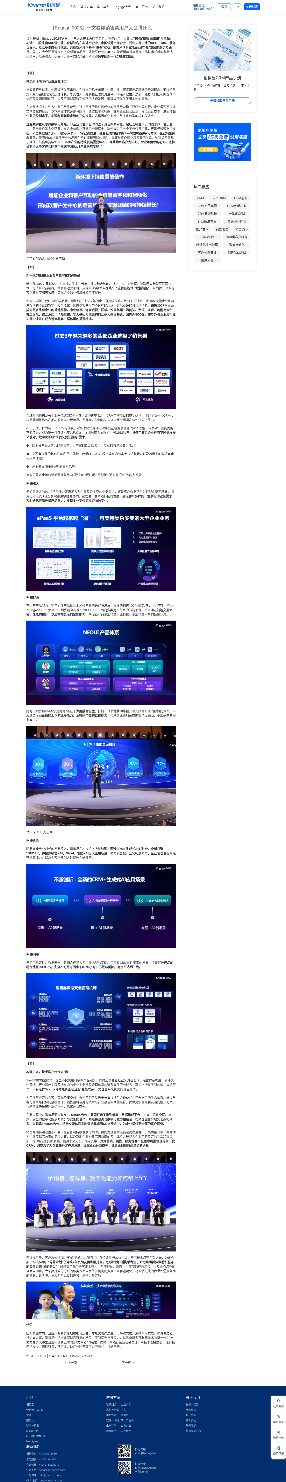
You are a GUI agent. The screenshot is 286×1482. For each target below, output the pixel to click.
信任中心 (191, 1414)
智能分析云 (32, 1425)
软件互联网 (112, 1420)
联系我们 (191, 1425)
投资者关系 (192, 1404)
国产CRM (219, 198)
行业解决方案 (207, 221)
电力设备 (111, 1414)
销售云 (30, 1404)
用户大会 (207, 260)
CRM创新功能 (237, 206)
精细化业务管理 (207, 245)
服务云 (30, 1420)
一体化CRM (237, 214)
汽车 (123, 1409)
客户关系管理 (207, 253)
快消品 (124, 1414)
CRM (200, 198)
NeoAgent (32, 1441)
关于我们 (62, 1356)
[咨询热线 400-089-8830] (204, 7)
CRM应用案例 (207, 206)
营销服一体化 (236, 221)
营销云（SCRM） (36, 1409)
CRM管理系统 (207, 214)
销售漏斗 (241, 229)
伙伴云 (30, 1414)
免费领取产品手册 (222, 101)
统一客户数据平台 (36, 1436)
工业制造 (126, 1404)
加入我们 (191, 1420)
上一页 (72, 1363)
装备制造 (111, 1404)
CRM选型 (240, 198)
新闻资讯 (191, 1409)
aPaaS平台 (32, 1430)
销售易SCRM (237, 253)
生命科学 (111, 1425)
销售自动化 (237, 245)
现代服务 (111, 1430)
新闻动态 (74, 1356)
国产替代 (202, 229)
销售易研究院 (193, 1430)
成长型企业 (127, 1420)
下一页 (126, 1363)
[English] (237, 7)
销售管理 (222, 229)
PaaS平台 (207, 237)
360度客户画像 (236, 237)
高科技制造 (112, 1409)
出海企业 (126, 1425)
